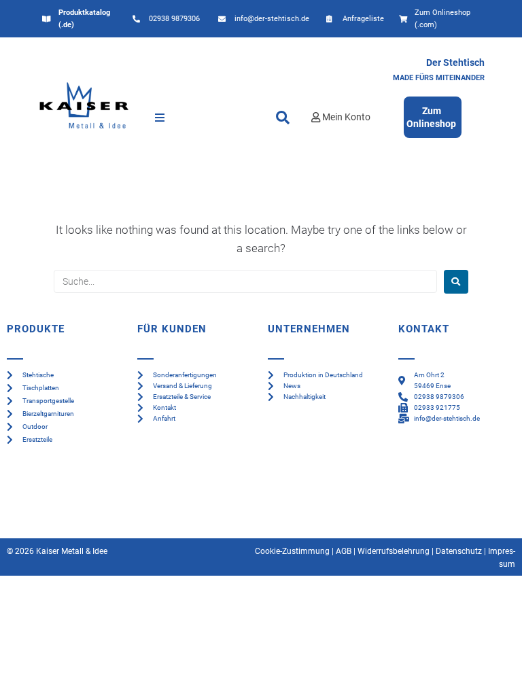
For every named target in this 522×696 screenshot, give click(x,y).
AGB (343, 551)
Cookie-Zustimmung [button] (292, 551)
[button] (159, 117)
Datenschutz (459, 551)
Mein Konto (346, 116)
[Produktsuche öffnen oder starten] (282, 117)
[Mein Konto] (316, 117)
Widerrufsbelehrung (394, 551)
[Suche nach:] (245, 281)
